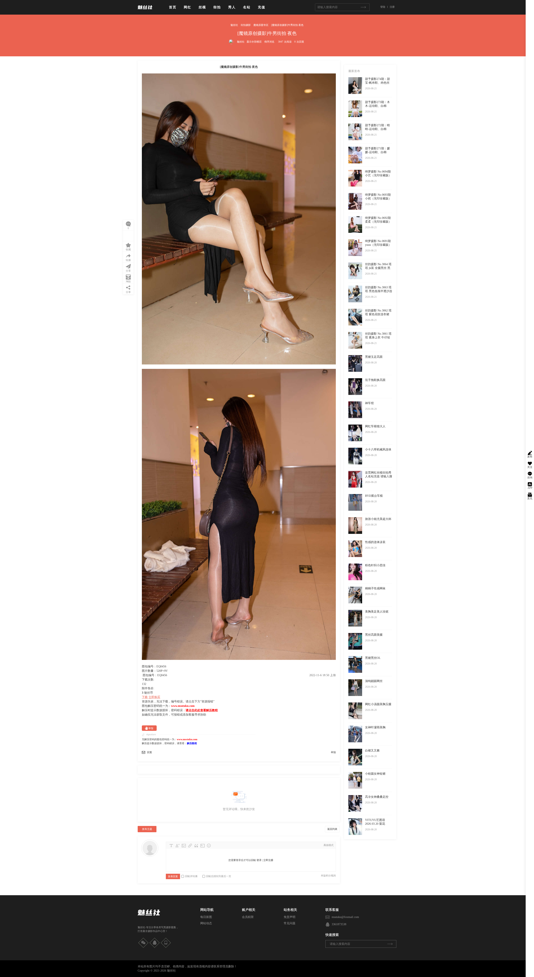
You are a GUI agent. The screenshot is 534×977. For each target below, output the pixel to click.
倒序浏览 (269, 41)
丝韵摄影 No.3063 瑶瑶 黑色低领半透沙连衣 (378, 291)
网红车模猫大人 (375, 426)
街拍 (217, 7)
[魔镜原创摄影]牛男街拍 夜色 (287, 25)
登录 (259, 860)
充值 (261, 7)
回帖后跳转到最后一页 (218, 876)
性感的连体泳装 (375, 542)
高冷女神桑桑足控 (376, 796)
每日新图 (206, 917)
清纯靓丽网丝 (374, 681)
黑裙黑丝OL (373, 657)
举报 (150, 728)
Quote (196, 845)
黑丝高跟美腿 (374, 634)
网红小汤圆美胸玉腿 (378, 704)
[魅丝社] (145, 10)
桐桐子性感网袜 (375, 588)
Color (177, 845)
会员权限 (248, 917)
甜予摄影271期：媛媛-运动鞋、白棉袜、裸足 (377, 152)
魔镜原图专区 (260, 25)
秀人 (232, 7)
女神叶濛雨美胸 (375, 727)
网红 (187, 7)
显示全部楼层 (254, 41)
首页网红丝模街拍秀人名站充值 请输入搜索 (378, 476)
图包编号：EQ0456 (155, 675)
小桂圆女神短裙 (375, 773)
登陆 (382, 6)
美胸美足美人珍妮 (376, 611)
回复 (149, 752)
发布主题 (147, 829)
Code (202, 845)
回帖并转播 (191, 876)
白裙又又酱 (372, 750)
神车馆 (369, 403)
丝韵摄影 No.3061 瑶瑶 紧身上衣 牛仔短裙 (378, 337)
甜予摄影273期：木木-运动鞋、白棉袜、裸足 (377, 106)
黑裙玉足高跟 (374, 356)
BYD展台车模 (374, 495)
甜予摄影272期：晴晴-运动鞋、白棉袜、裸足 (377, 129)
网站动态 (206, 923)
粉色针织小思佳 (375, 565)
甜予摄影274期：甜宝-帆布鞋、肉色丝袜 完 (377, 82)
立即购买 (154, 697)
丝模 (202, 7)
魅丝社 (234, 25)
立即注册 (268, 860)
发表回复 (173, 876)
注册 (392, 6)
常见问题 (289, 923)
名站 (247, 7)
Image (184, 845)
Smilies (209, 845)
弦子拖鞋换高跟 (375, 380)
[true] (363, 7)
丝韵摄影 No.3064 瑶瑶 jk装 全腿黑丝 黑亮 (378, 268)
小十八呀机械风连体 (378, 449)
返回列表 (332, 829)
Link (190, 845)
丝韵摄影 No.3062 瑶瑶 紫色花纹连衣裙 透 (378, 314)
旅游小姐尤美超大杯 (378, 519)
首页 (172, 7)
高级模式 (329, 845)
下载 (145, 697)
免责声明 (289, 917)
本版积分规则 (328, 875)
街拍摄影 (246, 25)
